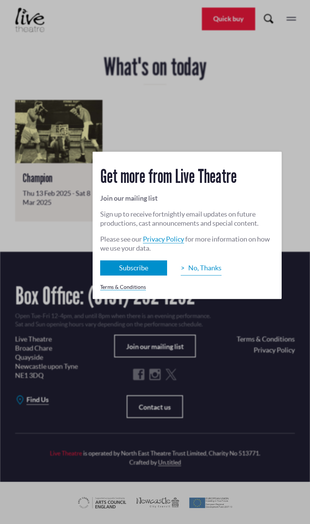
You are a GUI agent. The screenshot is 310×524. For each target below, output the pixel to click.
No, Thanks (205, 267)
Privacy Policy (163, 239)
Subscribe (133, 267)
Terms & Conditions (123, 287)
